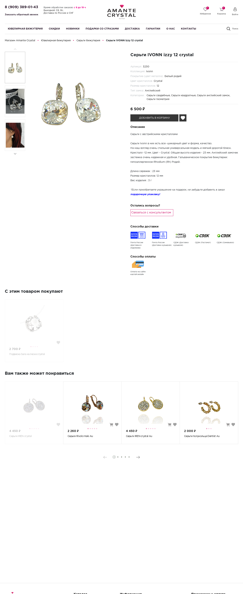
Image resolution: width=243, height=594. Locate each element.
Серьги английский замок (213, 95)
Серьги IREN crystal (20, 436)
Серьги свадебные (158, 95)
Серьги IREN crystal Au (139, 436)
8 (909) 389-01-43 (21, 7)
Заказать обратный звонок (21, 15)
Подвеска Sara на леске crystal (27, 354)
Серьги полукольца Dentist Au (202, 436)
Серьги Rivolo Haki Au (80, 436)
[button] (15, 154)
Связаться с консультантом (151, 212)
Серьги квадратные (183, 95)
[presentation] (105, 457)
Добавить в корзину (154, 118)
